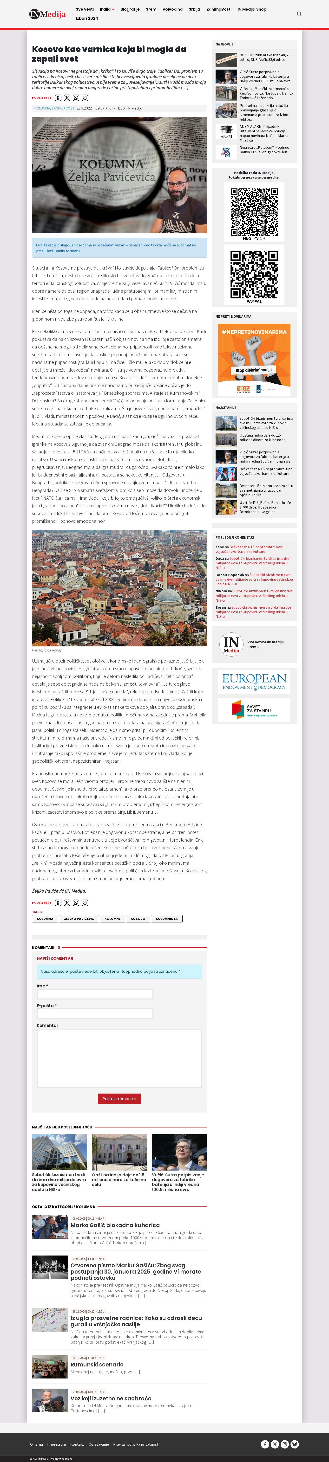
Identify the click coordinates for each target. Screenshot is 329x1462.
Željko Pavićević (79, 918)
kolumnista (167, 918)
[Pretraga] (299, 14)
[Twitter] (275, 1443)
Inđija (105, 9)
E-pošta (47, 1005)
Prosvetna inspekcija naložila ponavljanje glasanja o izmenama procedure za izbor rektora (264, 112)
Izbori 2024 (87, 18)
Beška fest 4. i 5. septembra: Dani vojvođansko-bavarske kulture (266, 471)
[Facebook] (265, 1443)
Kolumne (112, 918)
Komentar (47, 1025)
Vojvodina (173, 9)
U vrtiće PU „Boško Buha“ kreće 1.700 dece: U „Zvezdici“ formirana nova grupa (265, 507)
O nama (36, 1444)
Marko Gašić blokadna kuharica (115, 1225)
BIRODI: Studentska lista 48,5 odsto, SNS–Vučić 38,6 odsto (264, 57)
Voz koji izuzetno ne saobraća (111, 1398)
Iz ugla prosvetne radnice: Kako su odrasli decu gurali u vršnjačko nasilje (136, 1321)
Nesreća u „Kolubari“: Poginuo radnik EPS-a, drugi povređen (264, 149)
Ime (42, 986)
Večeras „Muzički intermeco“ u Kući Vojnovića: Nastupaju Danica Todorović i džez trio (266, 93)
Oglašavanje (99, 1444)
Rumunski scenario (97, 1364)
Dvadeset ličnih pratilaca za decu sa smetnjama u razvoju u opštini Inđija (266, 490)
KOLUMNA (42, 108)
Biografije (130, 9)
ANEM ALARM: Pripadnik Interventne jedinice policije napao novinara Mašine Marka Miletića (264, 133)
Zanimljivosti (218, 9)
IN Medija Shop (252, 9)
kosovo (138, 918)
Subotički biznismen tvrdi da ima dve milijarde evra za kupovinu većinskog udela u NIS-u (266, 423)
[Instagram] (285, 1443)
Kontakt (77, 1444)
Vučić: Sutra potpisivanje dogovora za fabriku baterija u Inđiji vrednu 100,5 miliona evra (265, 76)
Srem (151, 9)
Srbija (194, 9)
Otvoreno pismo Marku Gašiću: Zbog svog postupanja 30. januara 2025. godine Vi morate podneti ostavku (136, 1272)
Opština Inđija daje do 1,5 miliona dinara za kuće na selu (264, 437)
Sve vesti (85, 9)
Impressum (56, 1444)
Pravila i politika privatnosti (136, 1444)
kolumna (45, 918)
